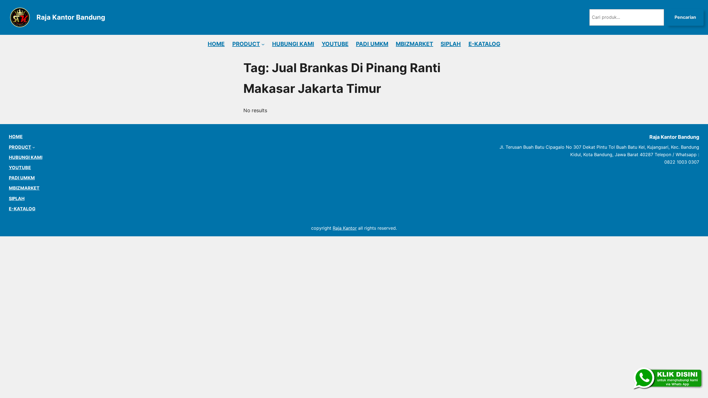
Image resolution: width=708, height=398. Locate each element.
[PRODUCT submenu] (263, 44)
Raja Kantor (345, 228)
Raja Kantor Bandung (71, 17)
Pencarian (685, 17)
